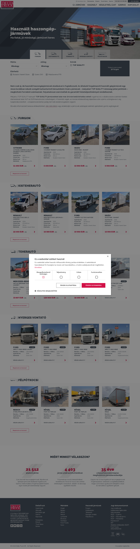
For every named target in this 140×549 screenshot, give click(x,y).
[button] (46, 291)
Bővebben (38, 267)
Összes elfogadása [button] (93, 285)
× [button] (107, 256)
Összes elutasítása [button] (68, 285)
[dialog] (70, 274)
